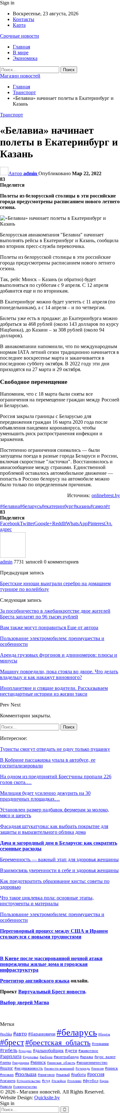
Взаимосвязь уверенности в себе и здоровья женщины (59, 870)
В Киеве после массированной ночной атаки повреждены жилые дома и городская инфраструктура (51, 964)
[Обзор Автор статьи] (13, 556)
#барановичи (41, 1033)
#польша (25, 1074)
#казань (82, 506)
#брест (12, 1042)
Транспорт (11, 114)
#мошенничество (92, 1062)
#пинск (111, 1068)
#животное (88, 1050)
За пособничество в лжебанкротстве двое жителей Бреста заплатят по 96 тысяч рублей (55, 613)
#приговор (46, 1074)
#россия (95, 1074)
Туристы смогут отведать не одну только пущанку (55, 749)
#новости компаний (59, 1068)
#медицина (20, 1062)
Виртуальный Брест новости (51, 991)
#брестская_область (58, 1042)
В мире (20, 52)
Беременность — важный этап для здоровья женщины (59, 859)
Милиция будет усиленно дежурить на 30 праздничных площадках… (45, 796)
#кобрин (46, 1057)
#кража (86, 1056)
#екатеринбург (58, 506)
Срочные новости (19, 36)
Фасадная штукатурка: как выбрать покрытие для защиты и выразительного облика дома (54, 829)
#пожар (7, 1074)
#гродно (25, 1051)
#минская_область (61, 1062)
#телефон (59, 1081)
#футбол (90, 1080)
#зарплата (10, 1056)
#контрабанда (66, 1056)
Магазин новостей (20, 75)
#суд (46, 1080)
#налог (6, 1068)
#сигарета (7, 1081)
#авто (20, 1033)
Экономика (25, 58)
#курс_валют (105, 1057)
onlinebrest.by (106, 495)
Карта (19, 25)
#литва (5, 1062)
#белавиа (10, 506)
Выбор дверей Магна (24, 1002)
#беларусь (31, 506)
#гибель (8, 1050)
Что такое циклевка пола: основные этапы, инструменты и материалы (47, 900)
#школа (6, 1087)
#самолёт (100, 506)
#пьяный (63, 1075)
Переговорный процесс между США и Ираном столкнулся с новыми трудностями (54, 933)
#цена (104, 1081)
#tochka (6, 1034)
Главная (21, 46)
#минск (38, 1062)
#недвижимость (28, 1068)
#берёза (104, 1034)
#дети (71, 1050)
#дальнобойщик (48, 1050)
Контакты (23, 19)
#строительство (29, 1081)
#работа (78, 1074)
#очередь (83, 1068)
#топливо (74, 1081)
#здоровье (30, 1057)
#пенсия (97, 1068)
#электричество (25, 1086)
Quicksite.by (47, 1097)
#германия (100, 1044)
